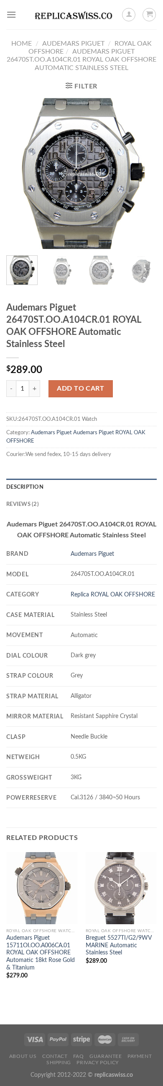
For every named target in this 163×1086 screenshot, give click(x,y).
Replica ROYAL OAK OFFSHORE (113, 594)
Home (21, 43)
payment (139, 1056)
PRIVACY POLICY (97, 1062)
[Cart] (149, 14)
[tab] (81, 487)
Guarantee (105, 1056)
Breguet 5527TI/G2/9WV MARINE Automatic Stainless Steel (119, 945)
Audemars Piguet (73, 43)
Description (24, 487)
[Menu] (11, 14)
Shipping (58, 1062)
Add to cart (80, 388)
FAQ (78, 1056)
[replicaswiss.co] (73, 14)
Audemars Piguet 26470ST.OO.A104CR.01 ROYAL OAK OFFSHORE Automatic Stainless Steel (81, 59)
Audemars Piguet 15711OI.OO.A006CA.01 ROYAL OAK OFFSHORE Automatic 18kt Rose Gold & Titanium (40, 953)
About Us (23, 1056)
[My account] (128, 14)
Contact (54, 1056)
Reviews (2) (22, 504)
